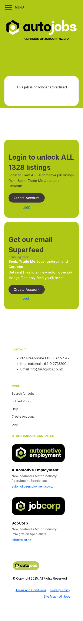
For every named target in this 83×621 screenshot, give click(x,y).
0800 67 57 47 (57, 358)
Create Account (26, 198)
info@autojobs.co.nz (46, 369)
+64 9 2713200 (54, 364)
